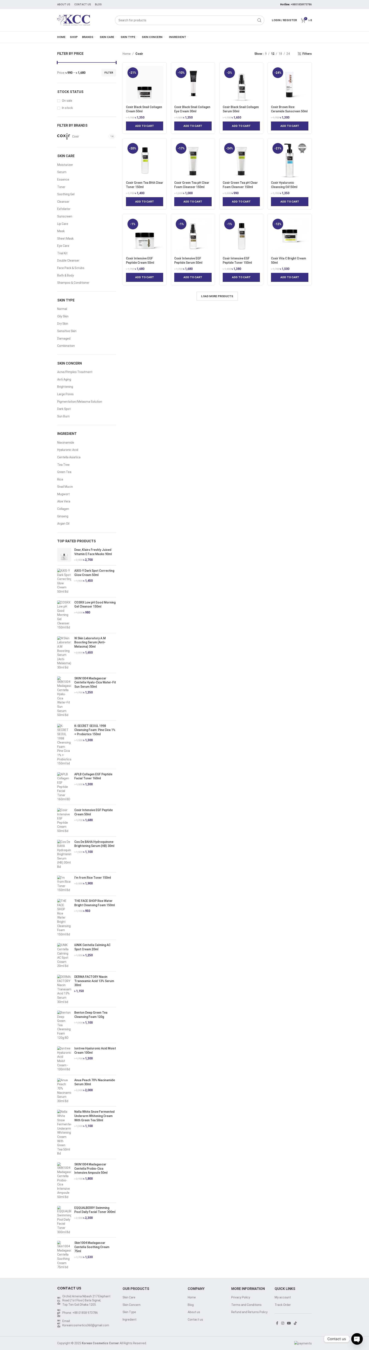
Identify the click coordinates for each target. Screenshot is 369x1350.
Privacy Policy (240, 1297)
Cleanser (63, 201)
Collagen (63, 509)
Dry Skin (62, 323)
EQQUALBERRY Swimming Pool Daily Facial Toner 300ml (95, 1210)
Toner (61, 187)
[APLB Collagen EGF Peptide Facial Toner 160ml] (64, 787)
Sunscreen (64, 216)
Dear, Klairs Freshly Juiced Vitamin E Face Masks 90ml (93, 552)
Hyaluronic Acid (67, 449)
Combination (66, 345)
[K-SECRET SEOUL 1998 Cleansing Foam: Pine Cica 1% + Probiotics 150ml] (64, 745)
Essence (63, 179)
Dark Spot (64, 409)
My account (283, 1297)
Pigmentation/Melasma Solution (79, 401)
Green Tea (64, 472)
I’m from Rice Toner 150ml (92, 877)
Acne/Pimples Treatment (74, 372)
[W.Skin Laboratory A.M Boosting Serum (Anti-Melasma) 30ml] (64, 653)
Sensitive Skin (66, 331)
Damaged (63, 338)
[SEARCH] (259, 20)
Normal (62, 309)
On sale (67, 100)
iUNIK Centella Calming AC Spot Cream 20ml (92, 947)
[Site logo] (84, 20)
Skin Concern (132, 1305)
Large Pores (65, 394)
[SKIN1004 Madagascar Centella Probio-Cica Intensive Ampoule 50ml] (64, 1180)
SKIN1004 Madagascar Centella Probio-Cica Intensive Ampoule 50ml (91, 1168)
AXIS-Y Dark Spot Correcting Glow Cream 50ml (94, 573)
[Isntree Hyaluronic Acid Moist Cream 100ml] (64, 1059)
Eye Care (63, 245)
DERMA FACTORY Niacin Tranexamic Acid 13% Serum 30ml (94, 981)
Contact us (195, 1319)
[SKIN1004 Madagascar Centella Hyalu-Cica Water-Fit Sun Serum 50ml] (64, 696)
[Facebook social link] (277, 1323)
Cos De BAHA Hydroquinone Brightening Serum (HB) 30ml (94, 844)
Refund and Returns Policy (249, 1312)
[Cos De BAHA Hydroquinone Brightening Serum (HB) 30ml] (64, 854)
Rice (60, 479)
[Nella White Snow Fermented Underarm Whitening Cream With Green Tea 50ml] (64, 1133)
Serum (61, 172)
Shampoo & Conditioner (73, 282)
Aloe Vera (63, 501)
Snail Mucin (65, 486)
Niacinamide (65, 442)
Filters (307, 53)
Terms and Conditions (246, 1305)
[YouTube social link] (289, 1323)
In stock (67, 108)
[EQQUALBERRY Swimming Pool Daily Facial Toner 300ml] (64, 1220)
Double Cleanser (68, 260)
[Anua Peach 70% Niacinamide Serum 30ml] (64, 1090)
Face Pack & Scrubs (70, 268)
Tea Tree (63, 464)
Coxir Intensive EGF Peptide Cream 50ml (93, 812)
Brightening (65, 386)
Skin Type (129, 1312)
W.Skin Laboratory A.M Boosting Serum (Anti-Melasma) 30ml (90, 642)
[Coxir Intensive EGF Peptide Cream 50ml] (64, 820)
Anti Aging (64, 379)
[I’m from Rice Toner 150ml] (64, 884)
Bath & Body (65, 275)
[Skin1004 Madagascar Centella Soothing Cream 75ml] (64, 1255)
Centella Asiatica (69, 457)
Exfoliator (63, 209)
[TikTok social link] (295, 1323)
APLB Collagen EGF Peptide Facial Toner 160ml (93, 776)
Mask (61, 231)
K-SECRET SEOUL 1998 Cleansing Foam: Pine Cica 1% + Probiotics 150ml (94, 730)
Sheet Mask (65, 238)
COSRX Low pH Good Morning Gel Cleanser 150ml (95, 604)
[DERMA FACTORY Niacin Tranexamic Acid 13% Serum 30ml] (64, 989)
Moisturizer (65, 164)
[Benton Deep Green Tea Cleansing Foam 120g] (64, 1025)
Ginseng (62, 516)
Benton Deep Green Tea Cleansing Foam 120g (90, 1015)
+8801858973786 (301, 4)
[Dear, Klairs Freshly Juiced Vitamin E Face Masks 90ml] (64, 555)
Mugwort (63, 494)
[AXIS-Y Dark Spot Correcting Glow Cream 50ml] (64, 581)
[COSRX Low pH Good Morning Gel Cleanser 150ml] (64, 615)
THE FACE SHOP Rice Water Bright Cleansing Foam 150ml (94, 903)
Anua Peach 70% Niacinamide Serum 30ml (94, 1082)
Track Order (283, 1305)
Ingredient (129, 1319)
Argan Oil (63, 523)
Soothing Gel (66, 194)
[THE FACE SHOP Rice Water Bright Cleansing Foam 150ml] (64, 917)
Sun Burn (63, 416)
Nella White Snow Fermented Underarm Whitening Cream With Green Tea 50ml (94, 1116)
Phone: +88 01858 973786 (80, 1312)
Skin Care (129, 1297)
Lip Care (62, 224)
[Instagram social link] (283, 1323)
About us (194, 1312)
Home (127, 53)
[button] (144, 126)
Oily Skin (63, 316)
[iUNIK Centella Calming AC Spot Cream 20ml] (64, 955)
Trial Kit (62, 253)
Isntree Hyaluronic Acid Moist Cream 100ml (95, 1050)
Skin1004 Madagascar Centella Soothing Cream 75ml (91, 1247)
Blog (191, 1305)
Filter (108, 72)
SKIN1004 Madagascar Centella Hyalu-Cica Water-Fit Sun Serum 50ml (95, 682)
